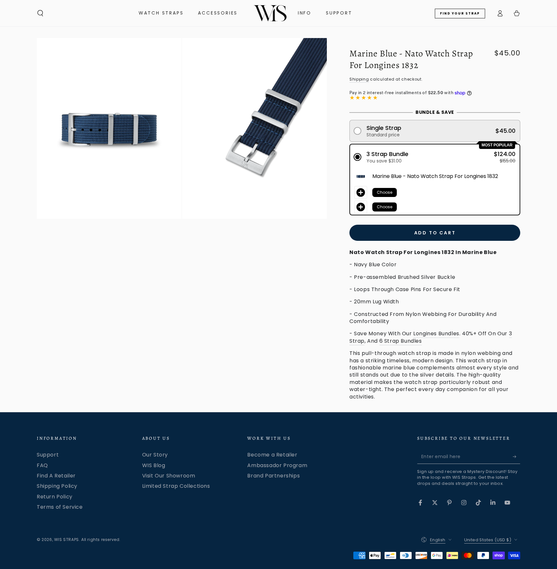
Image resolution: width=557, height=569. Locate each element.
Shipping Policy (57, 486)
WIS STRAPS (66, 539)
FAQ (42, 465)
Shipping (359, 79)
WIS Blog (153, 465)
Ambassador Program (277, 465)
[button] (40, 13)
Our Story (155, 454)
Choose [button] (384, 192)
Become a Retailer (272, 454)
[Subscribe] (516, 456)
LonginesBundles (436, 333)
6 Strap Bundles (400, 341)
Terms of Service (60, 507)
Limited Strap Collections (176, 486)
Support (48, 454)
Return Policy (55, 496)
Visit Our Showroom (168, 475)
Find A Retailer (56, 475)
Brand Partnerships (273, 475)
